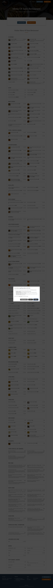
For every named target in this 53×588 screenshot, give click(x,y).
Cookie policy (20, 296)
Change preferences (24, 299)
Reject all (30, 299)
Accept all (35, 299)
